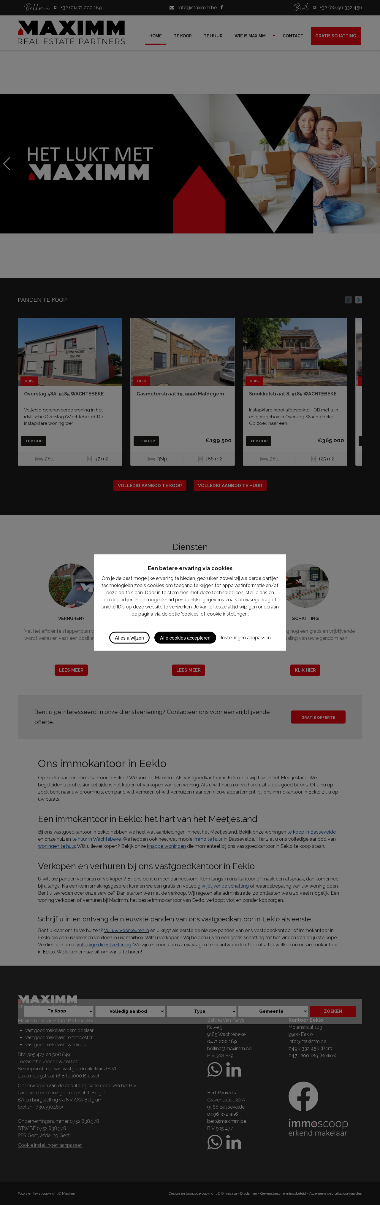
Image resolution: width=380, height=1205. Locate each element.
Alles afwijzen (129, 637)
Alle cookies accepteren (185, 637)
